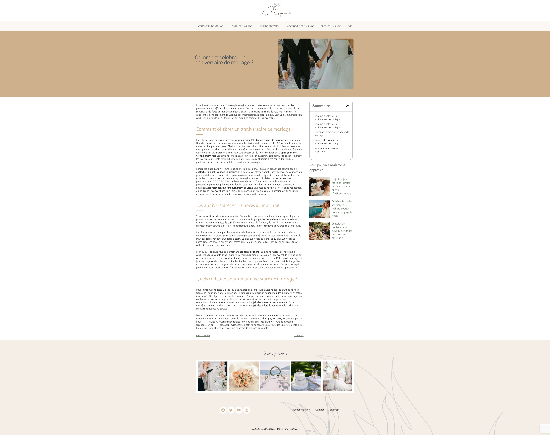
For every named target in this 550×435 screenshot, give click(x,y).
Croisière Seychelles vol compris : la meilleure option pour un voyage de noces (342, 208)
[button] (348, 106)
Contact (319, 409)
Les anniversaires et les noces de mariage (332, 134)
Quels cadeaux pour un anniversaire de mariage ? (327, 142)
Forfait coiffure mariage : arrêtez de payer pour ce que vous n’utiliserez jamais (341, 186)
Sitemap (334, 409)
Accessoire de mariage (300, 26)
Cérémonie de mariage (211, 26)
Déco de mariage (331, 26)
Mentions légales (301, 409)
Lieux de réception (269, 26)
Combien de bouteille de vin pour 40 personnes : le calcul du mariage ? (342, 231)
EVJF (350, 26)
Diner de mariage (241, 26)
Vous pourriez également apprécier (328, 150)
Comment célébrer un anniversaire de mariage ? (327, 118)
